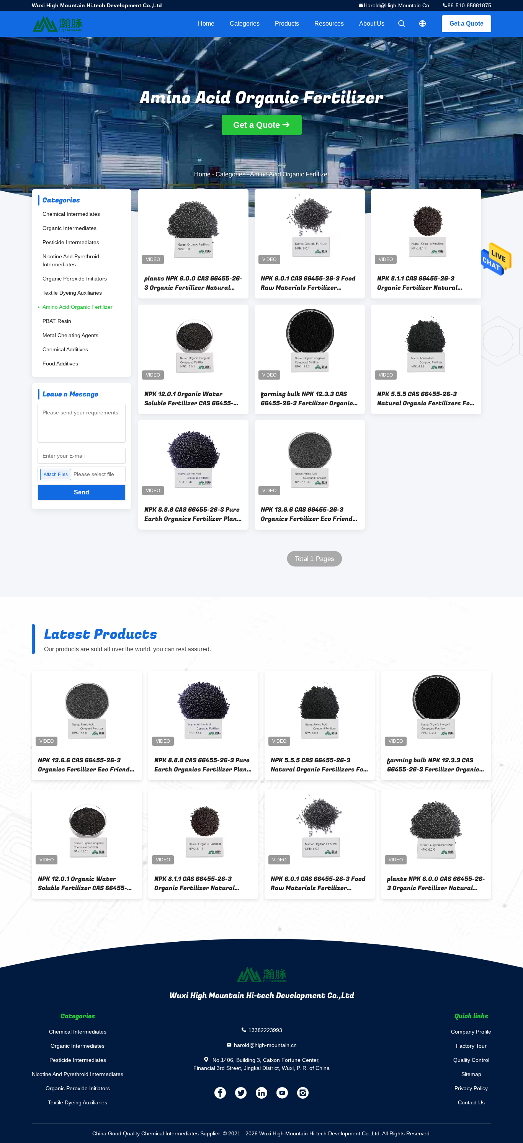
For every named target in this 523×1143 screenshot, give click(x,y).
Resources (329, 23)
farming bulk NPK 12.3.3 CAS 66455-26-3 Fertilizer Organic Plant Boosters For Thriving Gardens (307, 399)
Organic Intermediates (69, 228)
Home (206, 23)
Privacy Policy (471, 1088)
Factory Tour (471, 1046)
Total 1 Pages (314, 559)
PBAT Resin (56, 321)
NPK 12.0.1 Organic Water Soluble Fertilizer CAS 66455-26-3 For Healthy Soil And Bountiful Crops (189, 399)
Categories (245, 23)
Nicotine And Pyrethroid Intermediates (70, 260)
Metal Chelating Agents (70, 335)
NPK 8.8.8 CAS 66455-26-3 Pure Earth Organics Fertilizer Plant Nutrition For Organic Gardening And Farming (192, 514)
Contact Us (471, 1102)
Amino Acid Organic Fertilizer (77, 307)
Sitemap (471, 1074)
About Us (371, 23)
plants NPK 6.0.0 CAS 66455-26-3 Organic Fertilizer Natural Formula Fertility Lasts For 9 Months (193, 283)
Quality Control (471, 1060)
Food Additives (60, 363)
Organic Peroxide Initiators (74, 279)
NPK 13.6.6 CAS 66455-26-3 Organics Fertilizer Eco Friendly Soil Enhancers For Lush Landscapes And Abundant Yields (309, 514)
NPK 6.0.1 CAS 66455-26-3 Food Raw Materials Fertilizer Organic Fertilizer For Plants (308, 283)
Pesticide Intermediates (70, 242)
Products (287, 23)
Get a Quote (466, 23)
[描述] (422, 24)
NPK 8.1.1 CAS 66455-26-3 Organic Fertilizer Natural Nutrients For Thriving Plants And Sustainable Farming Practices (423, 283)
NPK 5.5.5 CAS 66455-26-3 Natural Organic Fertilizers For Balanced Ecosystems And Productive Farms (425, 399)
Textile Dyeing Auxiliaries (72, 293)
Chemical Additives (65, 349)
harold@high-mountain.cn (396, 5)
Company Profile (471, 1032)
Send (81, 492)
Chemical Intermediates (71, 214)
